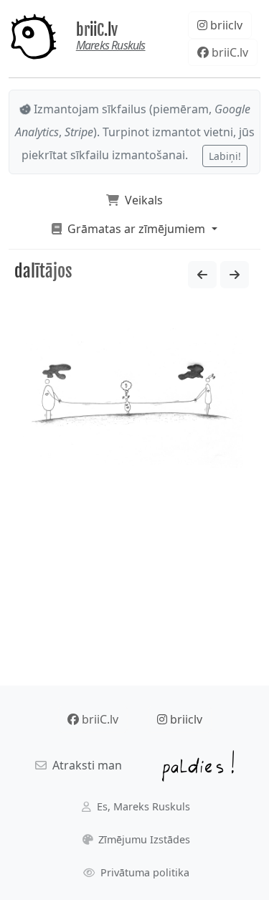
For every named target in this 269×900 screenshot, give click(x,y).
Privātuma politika (143, 872)
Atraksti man (84, 765)
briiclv (224, 25)
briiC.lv (97, 29)
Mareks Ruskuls (111, 45)
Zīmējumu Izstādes (142, 839)
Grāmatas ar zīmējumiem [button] (135, 229)
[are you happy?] (234, 274)
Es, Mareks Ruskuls (142, 806)
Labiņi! (225, 156)
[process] (202, 274)
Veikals (141, 200)
